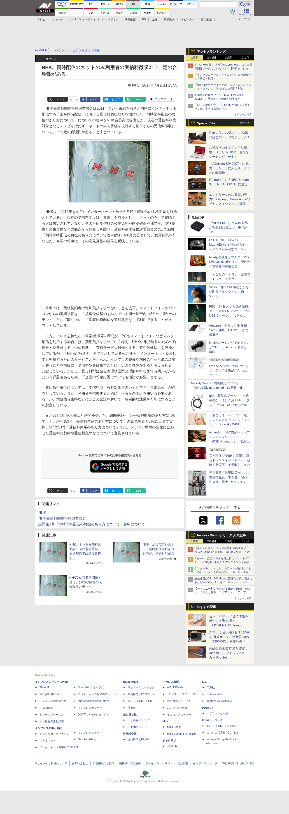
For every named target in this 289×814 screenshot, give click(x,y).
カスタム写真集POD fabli (223, 732)
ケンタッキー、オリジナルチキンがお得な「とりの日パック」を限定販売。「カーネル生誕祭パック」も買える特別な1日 (222, 572)
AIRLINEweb (175, 687)
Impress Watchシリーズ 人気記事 (221, 535)
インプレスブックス (90, 732)
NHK (42, 512)
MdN (165, 721)
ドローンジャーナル (52, 714)
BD (144, 19)
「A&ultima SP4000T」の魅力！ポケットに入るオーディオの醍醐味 (229, 168)
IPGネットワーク (212, 720)
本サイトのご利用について (51, 763)
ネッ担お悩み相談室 (52, 721)
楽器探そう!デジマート (141, 694)
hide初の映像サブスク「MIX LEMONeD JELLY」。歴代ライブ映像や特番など (229, 261)
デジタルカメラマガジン (54, 733)
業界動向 (169, 19)
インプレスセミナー (90, 707)
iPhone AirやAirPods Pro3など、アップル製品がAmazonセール (229, 370)
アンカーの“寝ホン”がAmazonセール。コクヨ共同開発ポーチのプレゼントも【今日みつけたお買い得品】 (223, 68)
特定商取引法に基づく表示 (238, 763)
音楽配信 (206, 19)
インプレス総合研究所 (53, 701)
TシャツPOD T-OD (140, 701)
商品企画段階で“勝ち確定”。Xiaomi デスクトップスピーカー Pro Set (229, 653)
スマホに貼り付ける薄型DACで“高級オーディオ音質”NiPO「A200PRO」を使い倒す (229, 636)
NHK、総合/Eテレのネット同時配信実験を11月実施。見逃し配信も (158, 549)
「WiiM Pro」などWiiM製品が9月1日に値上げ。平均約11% (228, 227)
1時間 (194, 57)
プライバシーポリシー (159, 763)
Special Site (206, 123)
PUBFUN (208, 707)
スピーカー (188, 19)
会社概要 (182, 763)
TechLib (172, 746)
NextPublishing (87, 739)
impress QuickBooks (219, 701)
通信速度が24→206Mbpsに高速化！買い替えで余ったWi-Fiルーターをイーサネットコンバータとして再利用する (223, 582)
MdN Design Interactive (181, 733)
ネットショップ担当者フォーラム (98, 694)
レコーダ (57, 19)
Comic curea (214, 694)
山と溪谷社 (130, 714)
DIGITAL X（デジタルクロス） (96, 714)
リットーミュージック (141, 687)
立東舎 (132, 707)
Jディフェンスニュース (181, 694)
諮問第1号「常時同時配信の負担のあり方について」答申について (91, 524)
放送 (155, 19)
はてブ (116, 99)
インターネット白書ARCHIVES (59, 747)
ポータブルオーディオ (82, 19)
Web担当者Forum (50, 694)
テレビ (41, 19)
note (138, 99)
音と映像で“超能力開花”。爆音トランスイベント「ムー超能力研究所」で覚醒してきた (229, 460)
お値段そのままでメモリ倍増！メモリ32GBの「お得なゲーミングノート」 (229, 152)
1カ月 (245, 57)
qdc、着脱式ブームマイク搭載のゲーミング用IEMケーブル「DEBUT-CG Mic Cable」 (229, 400)
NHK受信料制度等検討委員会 (62, 518)
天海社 (211, 687)
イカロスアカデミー (179, 714)
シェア (93, 99)
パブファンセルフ (217, 713)
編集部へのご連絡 (130, 763)
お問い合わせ (80, 763)
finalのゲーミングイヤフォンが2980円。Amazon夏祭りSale (229, 347)
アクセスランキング (211, 51)
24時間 (211, 57)
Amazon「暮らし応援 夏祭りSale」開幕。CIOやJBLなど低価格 (229, 330)
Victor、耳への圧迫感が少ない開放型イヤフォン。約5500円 (229, 291)
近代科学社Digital (138, 739)
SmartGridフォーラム (91, 687)
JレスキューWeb (177, 707)
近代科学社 (130, 733)
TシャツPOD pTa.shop (221, 725)
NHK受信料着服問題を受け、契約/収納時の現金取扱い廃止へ (85, 582)
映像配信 (130, 19)
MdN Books (174, 727)
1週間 (228, 57)
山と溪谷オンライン (140, 720)
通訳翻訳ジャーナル (179, 701)
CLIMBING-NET (137, 727)
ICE (204, 681)
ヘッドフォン (110, 19)
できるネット (48, 740)
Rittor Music (131, 681)
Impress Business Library (93, 701)
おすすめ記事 (206, 607)
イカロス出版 (171, 681)
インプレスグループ (205, 763)
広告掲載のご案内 (103, 763)
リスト (73, 99)
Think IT (44, 687)
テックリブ (169, 740)
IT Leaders (46, 707)
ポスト (60, 99)
